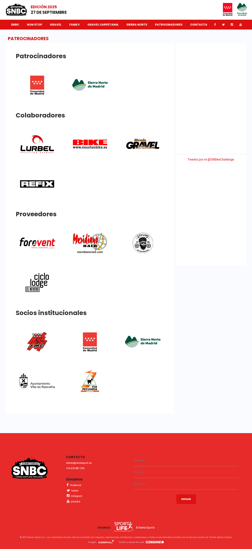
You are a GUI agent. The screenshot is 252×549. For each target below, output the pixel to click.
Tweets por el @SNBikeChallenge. (211, 159)
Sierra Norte (136, 25)
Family (74, 25)
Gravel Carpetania (103, 25)
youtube (75, 501)
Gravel (55, 25)
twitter (74, 490)
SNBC (15, 25)
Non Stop (34, 25)
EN (126, 34)
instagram (76, 495)
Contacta (198, 25)
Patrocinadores (168, 25)
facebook (75, 485)
